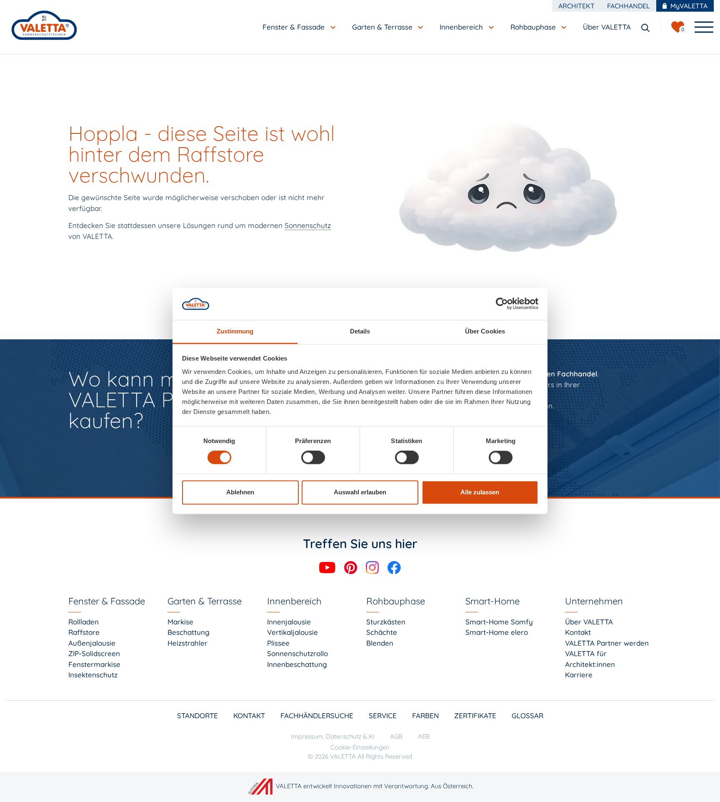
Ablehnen (240, 492)
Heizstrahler (188, 643)
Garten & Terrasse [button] (383, 27)
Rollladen (83, 621)
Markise (180, 621)
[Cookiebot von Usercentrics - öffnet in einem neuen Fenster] (501, 304)
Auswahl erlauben (360, 492)
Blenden (379, 643)
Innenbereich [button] (462, 27)
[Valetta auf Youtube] (328, 566)
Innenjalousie (289, 621)
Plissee (278, 643)
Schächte (381, 632)
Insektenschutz (93, 674)
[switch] (313, 457)
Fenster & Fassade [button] (294, 27)
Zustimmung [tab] (235, 331)
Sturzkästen (385, 621)
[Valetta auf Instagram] (373, 566)
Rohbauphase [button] (534, 27)
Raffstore (84, 632)
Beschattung (189, 632)
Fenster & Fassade (106, 601)
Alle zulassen (479, 492)
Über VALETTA (589, 621)
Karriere (578, 674)
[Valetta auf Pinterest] (351, 566)
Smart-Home (492, 601)
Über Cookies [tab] (485, 331)
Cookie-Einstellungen (360, 747)
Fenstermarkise (94, 664)
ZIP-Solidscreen (94, 653)
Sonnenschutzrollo (297, 653)
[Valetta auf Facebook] (394, 566)
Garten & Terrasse (205, 601)
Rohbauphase (395, 601)
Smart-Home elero (496, 632)
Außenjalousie (91, 643)
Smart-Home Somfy (499, 621)
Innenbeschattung (297, 664)
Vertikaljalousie (292, 632)
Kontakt (578, 632)
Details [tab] (360, 331)
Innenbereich (294, 601)
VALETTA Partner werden (607, 643)
